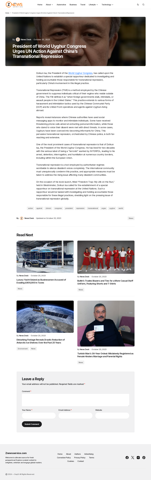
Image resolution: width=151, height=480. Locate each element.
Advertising (88, 454)
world (121, 208)
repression (80, 208)
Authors (77, 454)
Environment (23, 349)
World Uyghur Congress (80, 73)
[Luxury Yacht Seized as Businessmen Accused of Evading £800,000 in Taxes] (45, 257)
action (30, 208)
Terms (91, 457)
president (69, 208)
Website (98, 410)
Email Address (65, 410)
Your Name (27, 410)
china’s (48, 208)
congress (58, 208)
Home (7, 13)
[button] (138, 4)
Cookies (70, 461)
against (39, 208)
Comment (26, 391)
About (68, 454)
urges (103, 208)
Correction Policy (64, 457)
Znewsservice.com (16, 453)
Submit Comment (32, 424)
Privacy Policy (79, 457)
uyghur (112, 208)
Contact (80, 461)
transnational (93, 208)
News (131, 218)
